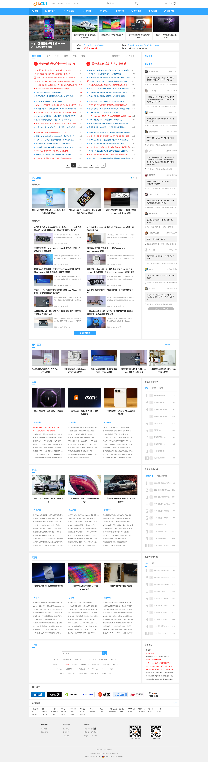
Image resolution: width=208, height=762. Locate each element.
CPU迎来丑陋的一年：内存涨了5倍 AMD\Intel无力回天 (54, 147)
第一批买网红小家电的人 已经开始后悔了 (50, 101)
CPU (146, 388)
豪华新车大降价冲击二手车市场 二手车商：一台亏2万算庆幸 (50, 528)
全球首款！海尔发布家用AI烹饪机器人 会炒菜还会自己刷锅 (85, 609)
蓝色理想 (121, 709)
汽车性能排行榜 (151, 469)
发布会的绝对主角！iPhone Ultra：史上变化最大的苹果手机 (85, 444)
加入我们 (66, 729)
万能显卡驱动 (67, 660)
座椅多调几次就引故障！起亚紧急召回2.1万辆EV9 (82, 522)
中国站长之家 (142, 709)
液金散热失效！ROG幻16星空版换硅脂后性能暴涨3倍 (48, 623)
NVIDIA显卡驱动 (91, 660)
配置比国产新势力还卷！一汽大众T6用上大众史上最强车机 (85, 542)
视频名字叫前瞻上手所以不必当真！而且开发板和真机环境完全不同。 (160, 202)
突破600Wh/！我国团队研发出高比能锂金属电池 (117, 518)
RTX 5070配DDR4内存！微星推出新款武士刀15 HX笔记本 (50, 629)
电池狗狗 (153, 11)
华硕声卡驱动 (83, 673)
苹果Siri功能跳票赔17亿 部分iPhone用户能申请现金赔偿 (108, 85)
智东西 (82, 711)
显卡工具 (113, 660)
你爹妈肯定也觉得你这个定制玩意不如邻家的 (160, 139)
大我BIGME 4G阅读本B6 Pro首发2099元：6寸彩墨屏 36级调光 (110, 70)
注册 (170, 3)
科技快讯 (51, 11)
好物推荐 (120, 11)
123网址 (82, 709)
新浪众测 (150, 709)
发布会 (105, 11)
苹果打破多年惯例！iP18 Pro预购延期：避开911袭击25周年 (85, 437)
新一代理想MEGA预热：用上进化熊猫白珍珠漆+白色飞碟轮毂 (86, 545)
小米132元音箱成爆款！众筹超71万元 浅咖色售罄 (82, 606)
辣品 (33, 711)
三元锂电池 (149, 476)
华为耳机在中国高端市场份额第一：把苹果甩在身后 (118, 619)
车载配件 (107, 510)
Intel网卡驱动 (81, 669)
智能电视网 (54, 711)
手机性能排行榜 (151, 382)
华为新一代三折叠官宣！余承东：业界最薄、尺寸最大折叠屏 (50, 444)
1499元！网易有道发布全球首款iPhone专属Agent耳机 (119, 616)
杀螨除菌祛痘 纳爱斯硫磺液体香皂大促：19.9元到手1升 (55, 96)
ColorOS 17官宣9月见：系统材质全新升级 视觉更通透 (119, 437)
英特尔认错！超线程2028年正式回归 (48, 586)
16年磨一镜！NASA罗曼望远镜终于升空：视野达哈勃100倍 (56, 109)
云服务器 (34, 714)
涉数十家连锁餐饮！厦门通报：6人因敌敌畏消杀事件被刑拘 (109, 136)
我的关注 (130, 56)
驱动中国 (63, 711)
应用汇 (92, 709)
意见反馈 (66, 732)
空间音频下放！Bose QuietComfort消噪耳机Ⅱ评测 (117, 633)
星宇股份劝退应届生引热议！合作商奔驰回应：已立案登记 (108, 151)
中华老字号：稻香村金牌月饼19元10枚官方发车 (105, 74)
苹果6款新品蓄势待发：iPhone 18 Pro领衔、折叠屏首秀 (84, 447)
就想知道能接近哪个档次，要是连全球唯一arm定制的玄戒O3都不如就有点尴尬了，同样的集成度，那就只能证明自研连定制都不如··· (160, 160)
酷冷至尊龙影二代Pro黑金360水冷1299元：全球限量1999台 (109, 109)
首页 (36, 11)
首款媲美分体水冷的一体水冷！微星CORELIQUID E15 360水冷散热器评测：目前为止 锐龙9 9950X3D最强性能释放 (110, 272)
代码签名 (82, 714)
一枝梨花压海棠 (154, 233)
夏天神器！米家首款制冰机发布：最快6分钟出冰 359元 (84, 633)
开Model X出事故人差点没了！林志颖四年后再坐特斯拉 (84, 525)
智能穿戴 (107, 598)
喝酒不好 (152, 175)
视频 (161, 388)
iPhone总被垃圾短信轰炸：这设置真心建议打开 (117, 427)
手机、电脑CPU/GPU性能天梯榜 (94, 45)
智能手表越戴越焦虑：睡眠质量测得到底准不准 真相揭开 (119, 623)
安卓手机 (37, 422)
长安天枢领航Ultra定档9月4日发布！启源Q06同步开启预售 (85, 538)
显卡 (154, 563)
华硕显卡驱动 (103, 660)
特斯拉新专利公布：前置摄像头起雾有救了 (115, 538)
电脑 (34, 557)
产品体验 (70, 11)
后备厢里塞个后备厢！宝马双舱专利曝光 (115, 545)
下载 (34, 645)
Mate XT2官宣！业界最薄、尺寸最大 (48, 411)
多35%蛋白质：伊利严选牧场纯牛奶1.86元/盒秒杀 (53, 143)
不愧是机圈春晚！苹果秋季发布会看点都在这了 (82, 431)
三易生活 (44, 714)
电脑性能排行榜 (151, 557)
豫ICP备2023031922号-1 (92, 757)
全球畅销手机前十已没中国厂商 (57, 63)
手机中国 (159, 709)
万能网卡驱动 (70, 669)
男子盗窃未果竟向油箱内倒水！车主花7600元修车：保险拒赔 (109, 132)
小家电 (71, 598)
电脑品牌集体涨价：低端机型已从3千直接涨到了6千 (106, 112)
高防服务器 (112, 711)
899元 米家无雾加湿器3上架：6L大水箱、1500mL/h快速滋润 (86, 626)
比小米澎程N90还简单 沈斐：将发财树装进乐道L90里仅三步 (85, 528)
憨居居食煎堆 (153, 132)
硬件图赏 (36, 344)
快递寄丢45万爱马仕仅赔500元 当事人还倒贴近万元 (106, 101)
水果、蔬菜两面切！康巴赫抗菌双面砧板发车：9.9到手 (107, 143)
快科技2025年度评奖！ (91, 48)
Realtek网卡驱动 (93, 669)
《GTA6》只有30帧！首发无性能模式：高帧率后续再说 (55, 140)
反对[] (175, 71)
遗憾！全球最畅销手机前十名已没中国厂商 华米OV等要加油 (57, 81)
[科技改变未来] (39, 3)
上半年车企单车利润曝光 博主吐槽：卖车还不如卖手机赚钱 (50, 542)
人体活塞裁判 (153, 214)
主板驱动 (54, 664)
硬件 (48, 56)
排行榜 (88, 11)
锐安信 (63, 714)
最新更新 (36, 56)
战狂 (150, 151)
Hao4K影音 (141, 711)
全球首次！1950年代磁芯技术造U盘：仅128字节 (52, 132)
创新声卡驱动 (94, 673)
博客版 (76, 3)
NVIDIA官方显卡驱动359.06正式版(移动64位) (159, 673)
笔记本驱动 (105, 664)
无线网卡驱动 (85, 664)
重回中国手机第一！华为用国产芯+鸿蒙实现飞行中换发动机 (50, 451)
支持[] (170, 71)
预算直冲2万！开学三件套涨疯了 (112, 35)
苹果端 (68, 3)
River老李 (152, 250)
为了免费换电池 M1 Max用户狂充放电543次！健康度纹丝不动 (51, 619)
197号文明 (152, 91)
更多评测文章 (85, 333)
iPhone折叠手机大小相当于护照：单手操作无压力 (82, 454)
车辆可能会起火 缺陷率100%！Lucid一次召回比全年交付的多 (86, 515)
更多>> (175, 703)
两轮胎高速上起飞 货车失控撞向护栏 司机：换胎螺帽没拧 (119, 515)
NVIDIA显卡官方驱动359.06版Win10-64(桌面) (159, 679)
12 (70, 306)
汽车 (74, 56)
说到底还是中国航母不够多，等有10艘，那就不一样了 (160, 221)
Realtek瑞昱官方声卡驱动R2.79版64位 (157, 656)
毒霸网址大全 (113, 709)
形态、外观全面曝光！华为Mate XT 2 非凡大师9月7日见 (49, 437)
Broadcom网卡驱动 (107, 669)
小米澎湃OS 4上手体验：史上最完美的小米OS (116, 447)
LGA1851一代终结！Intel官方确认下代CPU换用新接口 (54, 158)
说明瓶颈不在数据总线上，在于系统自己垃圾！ (160, 257)
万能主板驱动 (65, 664)
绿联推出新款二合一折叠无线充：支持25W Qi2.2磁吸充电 (108, 140)
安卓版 (60, 3)
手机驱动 (115, 664)
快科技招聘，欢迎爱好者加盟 (138, 48)
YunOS (101, 711)
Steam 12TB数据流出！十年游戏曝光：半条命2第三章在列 (56, 116)
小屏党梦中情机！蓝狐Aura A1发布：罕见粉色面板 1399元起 (51, 447)
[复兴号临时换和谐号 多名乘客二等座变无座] (85, 24)
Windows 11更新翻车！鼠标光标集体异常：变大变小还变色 (56, 105)
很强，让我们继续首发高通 (156, 239)
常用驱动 (148, 650)
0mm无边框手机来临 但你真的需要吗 (48, 92)
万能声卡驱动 (71, 673)
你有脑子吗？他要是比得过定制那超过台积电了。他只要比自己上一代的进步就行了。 (160, 297)
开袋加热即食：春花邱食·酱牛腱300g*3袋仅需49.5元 (107, 96)
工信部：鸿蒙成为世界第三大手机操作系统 (115, 434)
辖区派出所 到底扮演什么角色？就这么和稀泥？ (161, 277)
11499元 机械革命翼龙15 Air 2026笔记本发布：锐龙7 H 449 (109, 77)
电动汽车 (72, 510)
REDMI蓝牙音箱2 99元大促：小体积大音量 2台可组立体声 (85, 623)
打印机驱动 (95, 664)
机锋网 (159, 711)
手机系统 (107, 422)
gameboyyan (153, 71)
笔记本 (36, 598)
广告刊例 (66, 736)
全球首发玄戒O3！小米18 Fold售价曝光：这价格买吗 (55, 70)
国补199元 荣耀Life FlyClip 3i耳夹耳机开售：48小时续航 (119, 609)
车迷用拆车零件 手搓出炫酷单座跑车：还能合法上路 (118, 525)
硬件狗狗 (137, 11)
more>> (167, 344)
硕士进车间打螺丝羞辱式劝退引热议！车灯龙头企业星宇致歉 (57, 77)
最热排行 (116, 56)
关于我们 (44, 729)
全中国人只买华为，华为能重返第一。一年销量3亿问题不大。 (160, 182)
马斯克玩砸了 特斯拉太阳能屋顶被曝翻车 (115, 542)
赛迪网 (63, 709)
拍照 (154, 388)
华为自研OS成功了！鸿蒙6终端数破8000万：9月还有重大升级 (121, 441)
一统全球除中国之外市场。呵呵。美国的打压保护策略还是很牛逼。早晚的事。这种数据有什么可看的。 (160, 99)
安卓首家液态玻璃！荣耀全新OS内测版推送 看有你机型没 (119, 451)
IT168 (130, 711)
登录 (166, 3)
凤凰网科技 (35, 709)
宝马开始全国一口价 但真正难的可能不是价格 (46, 525)
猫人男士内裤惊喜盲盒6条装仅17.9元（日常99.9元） (54, 120)
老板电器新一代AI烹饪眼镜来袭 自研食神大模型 (117, 626)
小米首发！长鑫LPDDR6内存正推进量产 (49, 45)
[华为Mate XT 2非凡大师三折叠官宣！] (166, 24)
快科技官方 (94, 732)
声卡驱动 (61, 673)
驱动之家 (170, 11)
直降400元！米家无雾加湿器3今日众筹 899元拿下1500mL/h (85, 616)
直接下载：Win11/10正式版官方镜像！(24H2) (143, 45)
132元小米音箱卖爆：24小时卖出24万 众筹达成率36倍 (84, 613)
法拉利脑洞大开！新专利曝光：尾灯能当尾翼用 (116, 522)
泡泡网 (44, 709)
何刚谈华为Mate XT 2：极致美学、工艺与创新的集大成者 (50, 441)
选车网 (150, 711)
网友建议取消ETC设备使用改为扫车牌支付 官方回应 (48, 545)
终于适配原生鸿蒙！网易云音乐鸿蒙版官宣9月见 (52, 89)
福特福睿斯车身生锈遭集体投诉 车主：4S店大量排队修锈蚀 (50, 532)
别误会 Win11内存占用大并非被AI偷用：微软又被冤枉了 (55, 136)
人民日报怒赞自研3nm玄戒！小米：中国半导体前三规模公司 (50, 454)
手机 (57, 56)
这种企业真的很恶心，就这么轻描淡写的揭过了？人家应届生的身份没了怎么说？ (160, 79)
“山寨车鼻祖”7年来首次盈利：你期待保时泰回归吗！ (48, 538)
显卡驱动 (56, 660)
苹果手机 (72, 422)
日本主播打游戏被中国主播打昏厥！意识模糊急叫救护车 (108, 92)
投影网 (121, 711)
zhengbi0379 (153, 194)
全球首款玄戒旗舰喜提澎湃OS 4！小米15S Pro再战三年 (119, 431)
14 (123, 306)
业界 (83, 56)
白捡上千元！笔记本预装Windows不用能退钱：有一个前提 (56, 123)
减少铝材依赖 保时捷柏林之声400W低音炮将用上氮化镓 (119, 532)
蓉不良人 (152, 112)
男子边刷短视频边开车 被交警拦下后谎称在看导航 (47, 522)
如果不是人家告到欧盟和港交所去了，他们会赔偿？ (160, 120)
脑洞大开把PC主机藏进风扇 (121, 586)
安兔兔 (72, 711)
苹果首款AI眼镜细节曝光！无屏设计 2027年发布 (117, 603)
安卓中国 (92, 711)
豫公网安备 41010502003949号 (113, 757)
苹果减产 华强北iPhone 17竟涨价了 (78, 458)
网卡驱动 (74, 664)
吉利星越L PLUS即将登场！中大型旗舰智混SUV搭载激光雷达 (109, 147)
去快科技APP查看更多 (160, 309)
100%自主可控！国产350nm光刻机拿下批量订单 (53, 74)
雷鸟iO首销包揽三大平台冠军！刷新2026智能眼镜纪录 (119, 613)
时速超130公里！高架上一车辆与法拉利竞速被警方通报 (108, 81)
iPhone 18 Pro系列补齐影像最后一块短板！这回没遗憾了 (84, 434)
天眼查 (53, 714)
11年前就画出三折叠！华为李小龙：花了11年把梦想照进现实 (51, 434)
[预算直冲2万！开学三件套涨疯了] (112, 24)
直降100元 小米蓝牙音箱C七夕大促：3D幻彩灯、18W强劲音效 (86, 619)
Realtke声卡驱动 (106, 673)
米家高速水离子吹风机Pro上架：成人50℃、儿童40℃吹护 (85, 629)
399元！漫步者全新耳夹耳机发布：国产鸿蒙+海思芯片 (119, 629)
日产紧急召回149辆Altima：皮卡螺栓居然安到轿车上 (118, 535)
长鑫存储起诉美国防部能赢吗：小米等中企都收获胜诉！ (49, 458)
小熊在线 (53, 709)
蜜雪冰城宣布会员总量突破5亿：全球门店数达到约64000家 (109, 154)
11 (123, 264)
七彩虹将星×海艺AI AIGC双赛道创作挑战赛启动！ (47, 633)
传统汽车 (37, 510)
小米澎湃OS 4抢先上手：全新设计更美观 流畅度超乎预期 (119, 458)
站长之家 (73, 709)
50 (70, 285)
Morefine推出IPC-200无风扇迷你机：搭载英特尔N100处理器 (109, 158)
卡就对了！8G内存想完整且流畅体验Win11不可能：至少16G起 (121, 444)
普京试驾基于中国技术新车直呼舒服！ (44, 535)
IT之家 (101, 709)
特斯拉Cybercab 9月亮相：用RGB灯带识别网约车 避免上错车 (110, 116)
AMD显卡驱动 (78, 660)
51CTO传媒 (131, 709)
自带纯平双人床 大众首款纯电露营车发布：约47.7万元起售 (85, 535)
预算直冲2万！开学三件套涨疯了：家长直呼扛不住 (48, 616)
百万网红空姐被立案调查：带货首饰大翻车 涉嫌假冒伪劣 (108, 105)
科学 (66, 56)
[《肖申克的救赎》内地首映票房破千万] (139, 24)
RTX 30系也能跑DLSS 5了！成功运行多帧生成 (52, 151)
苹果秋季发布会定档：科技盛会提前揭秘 (80, 451)
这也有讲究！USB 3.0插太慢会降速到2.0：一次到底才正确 (56, 112)
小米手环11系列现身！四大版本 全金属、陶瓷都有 (117, 606)
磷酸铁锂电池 (162, 476)
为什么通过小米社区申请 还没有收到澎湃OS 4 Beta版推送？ (120, 454)
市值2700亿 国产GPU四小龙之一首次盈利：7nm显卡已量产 (56, 127)
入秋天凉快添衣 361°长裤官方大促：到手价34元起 (106, 120)
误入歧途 (152, 288)
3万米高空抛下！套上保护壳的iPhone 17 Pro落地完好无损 (85, 441)
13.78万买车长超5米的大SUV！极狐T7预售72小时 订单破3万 (86, 518)
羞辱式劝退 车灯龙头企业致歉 (109, 63)
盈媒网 (72, 714)
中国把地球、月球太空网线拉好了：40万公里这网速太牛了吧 (56, 85)
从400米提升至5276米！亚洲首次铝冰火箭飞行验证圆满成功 (109, 123)
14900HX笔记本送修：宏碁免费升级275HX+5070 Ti (53, 154)
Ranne (151, 269)
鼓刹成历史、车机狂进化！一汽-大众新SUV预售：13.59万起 (85, 532)
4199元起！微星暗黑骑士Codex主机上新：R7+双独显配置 (50, 626)
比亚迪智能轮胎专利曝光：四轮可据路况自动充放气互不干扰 (120, 528)
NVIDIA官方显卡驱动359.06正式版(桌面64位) (159, 676)
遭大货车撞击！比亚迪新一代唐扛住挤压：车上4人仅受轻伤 (109, 89)
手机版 (52, 3)
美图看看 (44, 711)
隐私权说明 (44, 732)
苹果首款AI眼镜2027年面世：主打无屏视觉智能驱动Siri (107, 127)
